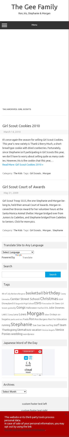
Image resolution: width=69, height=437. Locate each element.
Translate (27, 257)
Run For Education (57, 319)
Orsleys (53, 314)
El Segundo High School (23, 303)
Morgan (47, 173)
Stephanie (58, 230)
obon (47, 315)
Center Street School (25, 299)
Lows (22, 314)
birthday (51, 292)
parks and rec (16, 319)
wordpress (28, 334)
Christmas (49, 299)
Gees (57, 303)
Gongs (21, 307)
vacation (36, 329)
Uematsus (24, 329)
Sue (35, 325)
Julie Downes (56, 307)
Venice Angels (48, 330)
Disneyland (7, 303)
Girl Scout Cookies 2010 (21, 126)
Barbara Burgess (18, 294)
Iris (46, 308)
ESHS (37, 303)
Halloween (31, 308)
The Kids (17, 173)
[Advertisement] (34, 69)
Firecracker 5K (48, 303)
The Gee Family (34, 6)
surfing (49, 325)
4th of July (6, 294)
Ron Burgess (41, 319)
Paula (26, 319)
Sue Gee (41, 325)
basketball (34, 293)
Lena (15, 314)
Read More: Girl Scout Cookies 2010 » (22, 164)
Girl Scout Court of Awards (23, 187)
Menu (34, 24)
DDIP (61, 299)
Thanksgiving (9, 329)
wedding (17, 333)
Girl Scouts (35, 173)
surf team (60, 325)
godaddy (12, 308)
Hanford (41, 308)
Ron (31, 319)
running (6, 325)
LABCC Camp (7, 315)
